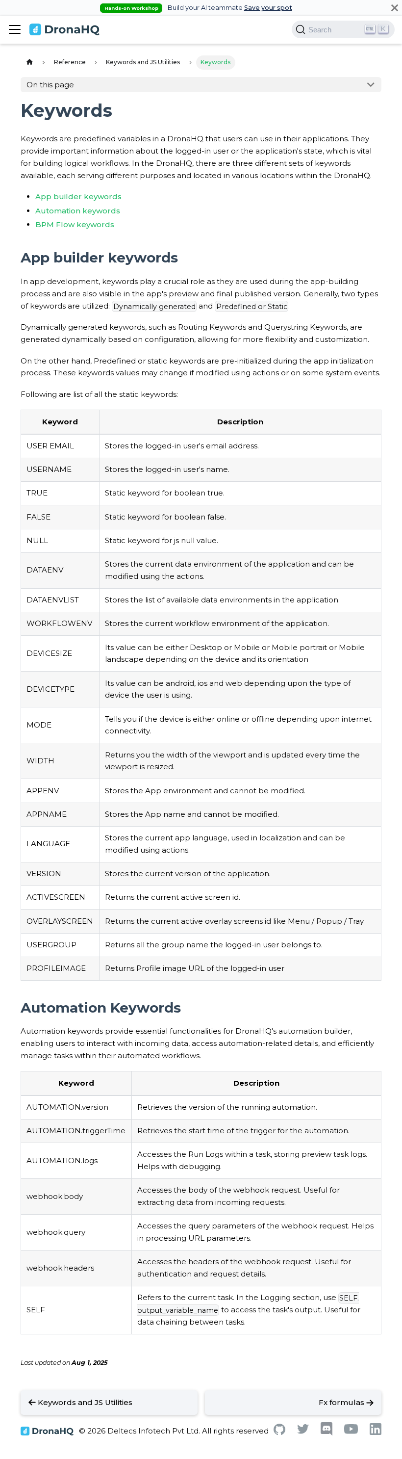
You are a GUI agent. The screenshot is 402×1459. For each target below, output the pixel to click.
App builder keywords (78, 196)
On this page (50, 84)
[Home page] (29, 62)
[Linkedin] (375, 1432)
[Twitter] (303, 1431)
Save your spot (268, 7)
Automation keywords (77, 210)
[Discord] (326, 1433)
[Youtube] (351, 1431)
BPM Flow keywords (74, 224)
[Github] (279, 1432)
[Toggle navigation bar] (14, 29)
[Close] (394, 7)
